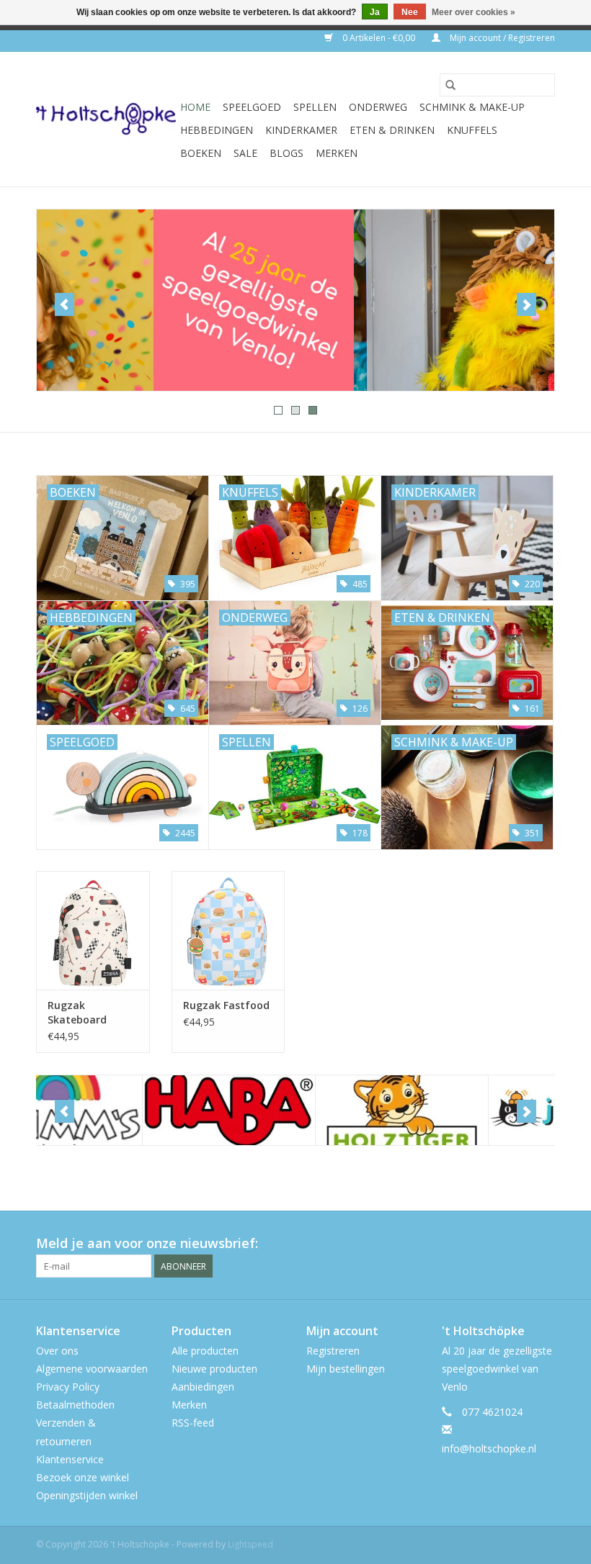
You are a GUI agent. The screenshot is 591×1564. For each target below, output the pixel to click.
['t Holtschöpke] (106, 119)
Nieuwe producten (214, 1368)
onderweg (378, 107)
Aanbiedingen (203, 1386)
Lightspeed (250, 1544)
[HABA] (123, 1110)
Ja (375, 12)
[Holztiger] (296, 1110)
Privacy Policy (67, 1386)
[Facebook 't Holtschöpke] (491, 1243)
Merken (336, 153)
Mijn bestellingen (345, 1368)
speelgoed (252, 107)
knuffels (472, 130)
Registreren (333, 1350)
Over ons (57, 1350)
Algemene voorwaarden (92, 1368)
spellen (315, 107)
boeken (200, 153)
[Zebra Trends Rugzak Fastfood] (228, 930)
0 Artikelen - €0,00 (378, 38)
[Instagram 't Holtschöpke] (543, 1243)
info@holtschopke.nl (489, 1448)
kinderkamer (301, 130)
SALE (245, 153)
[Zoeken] (450, 84)
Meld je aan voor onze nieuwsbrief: (147, 1243)
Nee (409, 12)
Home (195, 107)
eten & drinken (392, 130)
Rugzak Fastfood (226, 1005)
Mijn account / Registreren (501, 38)
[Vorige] (64, 304)
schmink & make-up (472, 107)
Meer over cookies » (473, 12)
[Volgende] (526, 304)
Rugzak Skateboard (77, 1012)
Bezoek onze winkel (82, 1477)
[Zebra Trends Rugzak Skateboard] (93, 930)
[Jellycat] (469, 1110)
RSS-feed (193, 1422)
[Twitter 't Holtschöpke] (517, 1243)
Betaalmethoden (75, 1404)
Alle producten (205, 1350)
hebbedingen (216, 130)
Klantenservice (70, 1459)
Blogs (286, 153)
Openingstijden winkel (87, 1495)
